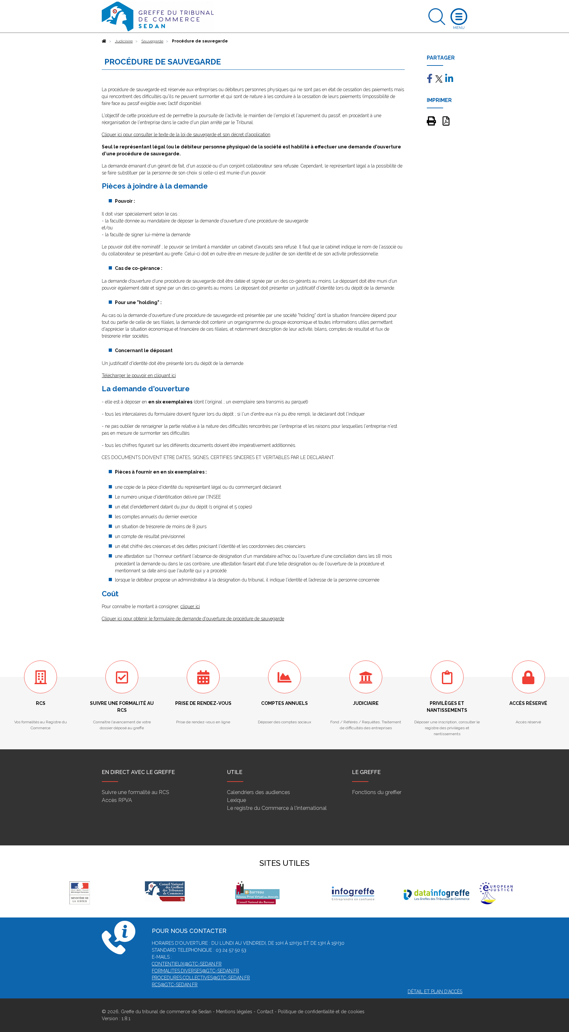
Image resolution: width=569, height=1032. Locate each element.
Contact (265, 1011)
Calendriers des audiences (258, 792)
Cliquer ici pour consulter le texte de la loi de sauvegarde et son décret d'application (186, 134)
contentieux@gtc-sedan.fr (187, 964)
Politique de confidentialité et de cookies (321, 1011)
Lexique (236, 800)
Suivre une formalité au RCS (135, 792)
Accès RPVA (117, 800)
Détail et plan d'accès (435, 991)
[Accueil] (104, 41)
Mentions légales (234, 1011)
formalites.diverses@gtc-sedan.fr (195, 970)
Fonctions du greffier (376, 792)
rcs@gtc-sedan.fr (175, 984)
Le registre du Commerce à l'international (277, 808)
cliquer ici (190, 606)
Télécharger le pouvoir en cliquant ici (139, 375)
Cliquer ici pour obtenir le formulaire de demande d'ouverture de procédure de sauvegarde (193, 618)
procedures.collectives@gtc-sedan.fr (201, 977)
